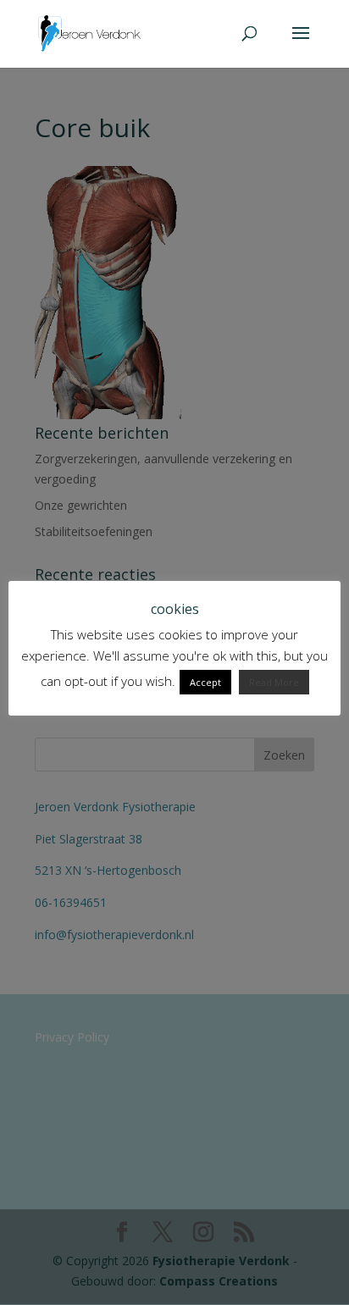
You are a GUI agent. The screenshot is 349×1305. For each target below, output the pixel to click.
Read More (274, 682)
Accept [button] (205, 682)
